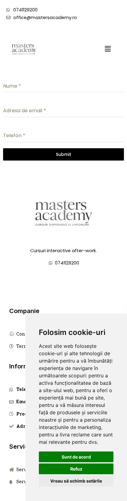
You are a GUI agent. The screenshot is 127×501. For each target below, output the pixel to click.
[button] (107, 49)
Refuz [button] (76, 468)
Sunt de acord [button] (76, 456)
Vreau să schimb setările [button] (76, 480)
